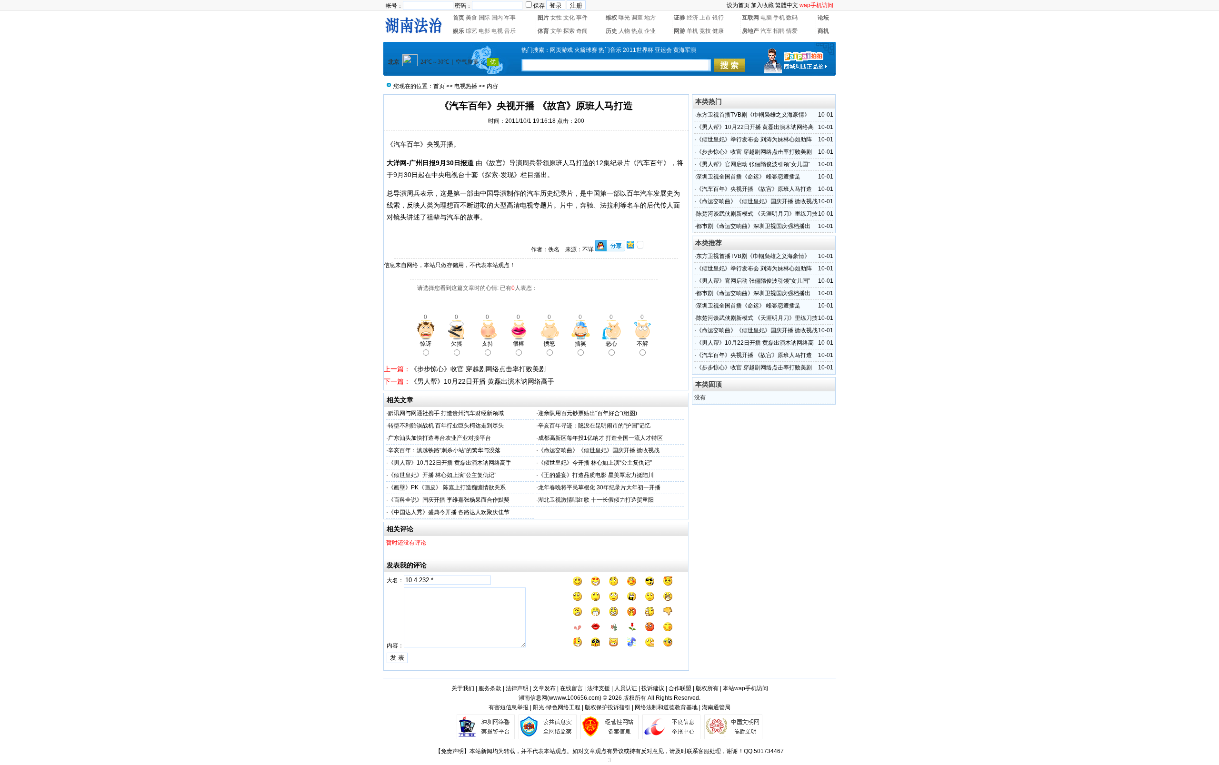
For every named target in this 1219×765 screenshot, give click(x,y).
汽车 (766, 31)
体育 (543, 31)
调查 (637, 17)
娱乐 (458, 31)
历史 (611, 31)
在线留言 (571, 688)
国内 (497, 17)
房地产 (750, 31)
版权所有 (707, 688)
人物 (624, 31)
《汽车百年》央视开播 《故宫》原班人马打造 (754, 189)
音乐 (510, 31)
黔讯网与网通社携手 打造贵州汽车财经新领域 (446, 413)
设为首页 (738, 5)
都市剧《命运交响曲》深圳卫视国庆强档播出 (753, 226)
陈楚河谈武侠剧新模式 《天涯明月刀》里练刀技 (757, 213)
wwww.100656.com (574, 698)
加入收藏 (762, 5)
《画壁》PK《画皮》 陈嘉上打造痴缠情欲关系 (447, 487)
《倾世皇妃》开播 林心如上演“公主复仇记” (442, 475)
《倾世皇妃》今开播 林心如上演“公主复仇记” (595, 462)
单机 (692, 31)
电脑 (766, 17)
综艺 (471, 31)
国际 (484, 17)
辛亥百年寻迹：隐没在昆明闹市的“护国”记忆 (594, 425)
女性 (556, 17)
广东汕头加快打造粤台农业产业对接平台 (439, 438)
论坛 (823, 17)
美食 (471, 17)
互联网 (750, 17)
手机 (779, 17)
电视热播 (465, 86)
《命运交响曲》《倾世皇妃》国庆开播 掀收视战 (598, 450)
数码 (792, 17)
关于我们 (462, 688)
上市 (705, 17)
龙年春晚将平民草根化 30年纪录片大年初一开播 (599, 487)
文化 (569, 17)
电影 (484, 31)
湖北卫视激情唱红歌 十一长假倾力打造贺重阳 (596, 500)
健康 (718, 31)
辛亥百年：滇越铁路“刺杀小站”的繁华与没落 (444, 450)
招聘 (779, 31)
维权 (611, 17)
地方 (650, 17)
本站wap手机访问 (745, 688)
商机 (823, 31)
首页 (458, 17)
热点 (637, 31)
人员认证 (625, 688)
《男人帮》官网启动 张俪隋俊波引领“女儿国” (753, 164)
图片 (543, 17)
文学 (556, 31)
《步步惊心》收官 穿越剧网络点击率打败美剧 (478, 369)
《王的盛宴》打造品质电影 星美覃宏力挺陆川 (596, 475)
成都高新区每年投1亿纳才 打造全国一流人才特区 (600, 438)
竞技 (705, 31)
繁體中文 (786, 5)
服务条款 (490, 688)
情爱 (792, 31)
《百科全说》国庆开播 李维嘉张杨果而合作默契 (449, 500)
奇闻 (582, 31)
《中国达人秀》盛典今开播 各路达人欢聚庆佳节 (449, 512)
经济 (692, 17)
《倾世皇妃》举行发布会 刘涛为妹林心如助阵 (754, 139)
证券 (679, 17)
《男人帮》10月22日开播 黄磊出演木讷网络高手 (482, 381)
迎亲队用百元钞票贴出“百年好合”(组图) (587, 413)
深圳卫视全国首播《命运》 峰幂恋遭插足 (748, 176)
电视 (497, 31)
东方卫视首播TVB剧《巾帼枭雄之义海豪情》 (753, 114)
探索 (569, 31)
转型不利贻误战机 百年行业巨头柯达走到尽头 (446, 425)
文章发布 (544, 688)
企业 (650, 31)
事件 (582, 17)
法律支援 (598, 688)
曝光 (624, 17)
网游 (679, 31)
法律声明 (517, 688)
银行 (718, 17)
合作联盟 (680, 688)
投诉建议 (652, 688)
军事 (510, 17)
